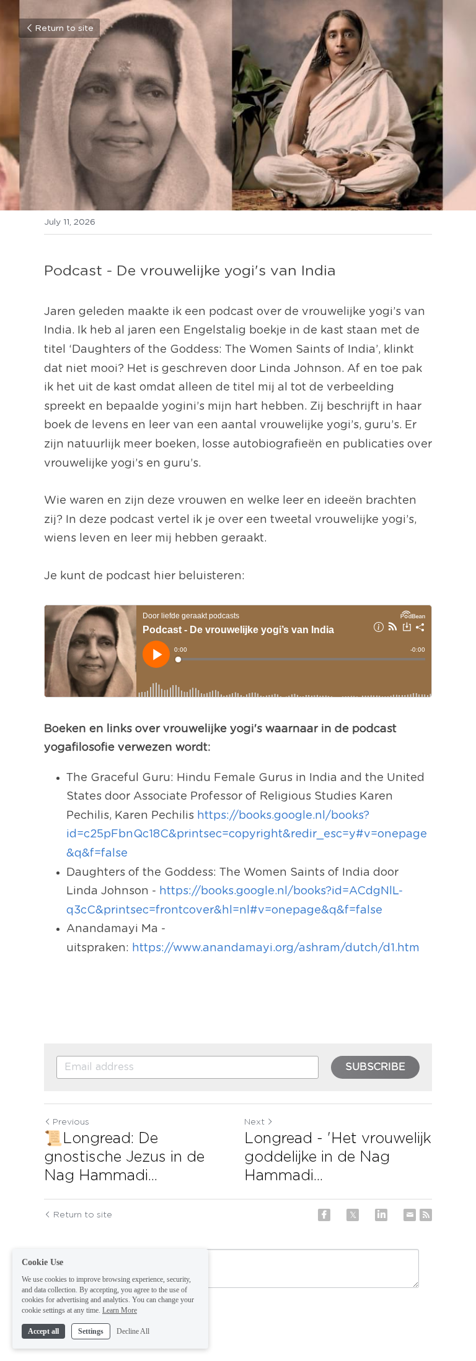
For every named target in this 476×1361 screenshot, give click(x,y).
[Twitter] (352, 1215)
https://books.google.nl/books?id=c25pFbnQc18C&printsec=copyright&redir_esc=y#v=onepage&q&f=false (246, 834)
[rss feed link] (426, 1215)
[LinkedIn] (381, 1215)
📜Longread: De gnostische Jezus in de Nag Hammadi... (124, 1157)
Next (254, 1122)
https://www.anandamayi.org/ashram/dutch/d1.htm (276, 948)
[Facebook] (324, 1215)
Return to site (64, 28)
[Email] (409, 1215)
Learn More (119, 1310)
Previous (71, 1122)
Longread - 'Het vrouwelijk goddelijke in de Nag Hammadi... (337, 1157)
